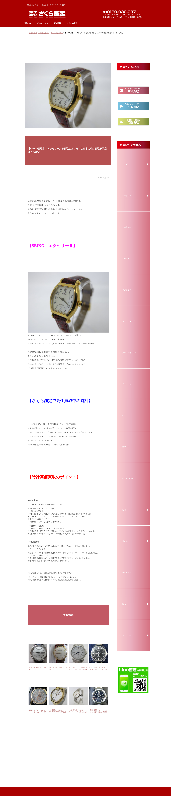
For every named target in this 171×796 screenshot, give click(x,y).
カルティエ (126, 227)
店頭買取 (133, 90)
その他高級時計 (128, 478)
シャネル (125, 258)
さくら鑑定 (33, 33)
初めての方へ (42, 23)
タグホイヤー (127, 290)
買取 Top (27, 23)
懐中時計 (125, 447)
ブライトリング (128, 321)
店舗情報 (57, 23)
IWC (124, 415)
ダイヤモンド (127, 573)
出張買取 (133, 106)
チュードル (126, 384)
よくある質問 (72, 23)
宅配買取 (133, 121)
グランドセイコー (57, 33)
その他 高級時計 (43, 33)
